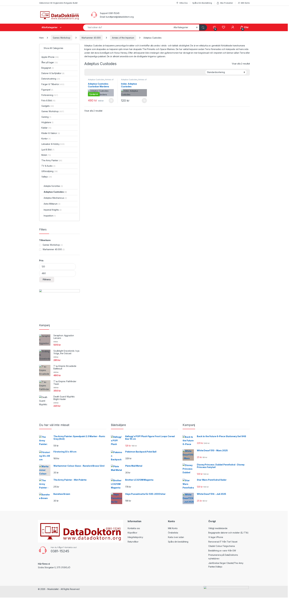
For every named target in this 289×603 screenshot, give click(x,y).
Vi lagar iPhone (215, 537)
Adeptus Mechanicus (55, 198)
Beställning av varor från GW (222, 550)
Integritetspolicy (135, 537)
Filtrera (47, 279)
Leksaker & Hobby (53, 144)
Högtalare (47, 122)
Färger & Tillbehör (52, 84)
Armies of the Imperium (123, 37)
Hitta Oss (183, 3)
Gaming (46, 117)
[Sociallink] (39, 574)
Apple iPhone (50, 57)
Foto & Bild (48, 100)
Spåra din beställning (178, 541)
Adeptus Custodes (96, 79)
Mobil (46, 155)
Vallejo (46, 176)
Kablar (46, 127)
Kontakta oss (134, 528)
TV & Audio (48, 166)
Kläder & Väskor (50, 133)
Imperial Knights (53, 209)
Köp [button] (111, 100)
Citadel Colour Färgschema (221, 546)
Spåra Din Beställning (202, 3)
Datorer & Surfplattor (52, 73)
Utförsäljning (49, 171)
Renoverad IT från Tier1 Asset (222, 541)
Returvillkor (133, 541)
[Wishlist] (223, 27)
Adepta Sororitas (53, 186)
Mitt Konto (245, 3)
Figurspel (47, 89)
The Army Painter (51, 160)
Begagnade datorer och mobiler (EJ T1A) (228, 532)
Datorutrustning (50, 78)
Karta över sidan (176, 537)
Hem (41, 37)
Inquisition (50, 215)
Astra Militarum (52, 203)
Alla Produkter (226, 3)
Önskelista (173, 532)
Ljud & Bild (47, 149)
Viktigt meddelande (217, 528)
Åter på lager (49, 62)
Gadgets (47, 106)
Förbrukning (49, 95)
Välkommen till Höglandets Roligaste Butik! (58, 3)
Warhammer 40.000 (91, 37)
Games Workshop (61, 37)
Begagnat (47, 68)
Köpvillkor (132, 532)
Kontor (46, 138)
